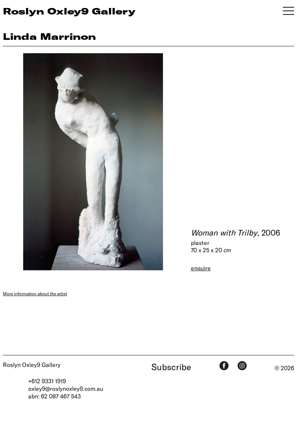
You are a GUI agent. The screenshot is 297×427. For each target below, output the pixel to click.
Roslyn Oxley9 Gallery (31, 364)
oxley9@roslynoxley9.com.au (65, 388)
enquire (201, 268)
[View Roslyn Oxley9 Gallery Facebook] (224, 365)
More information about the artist (35, 293)
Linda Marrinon (49, 36)
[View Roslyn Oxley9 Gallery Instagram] (242, 365)
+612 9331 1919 (47, 380)
